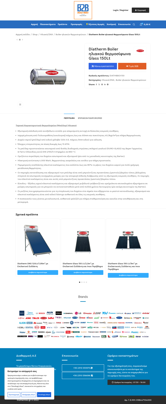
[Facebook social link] (96, 84)
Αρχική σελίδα (23, 34)
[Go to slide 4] (86, 282)
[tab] (69, 117)
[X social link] (99, 84)
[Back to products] (19, 39)
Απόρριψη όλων (28, 395)
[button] (129, 382)
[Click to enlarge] (20, 104)
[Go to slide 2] (81, 282)
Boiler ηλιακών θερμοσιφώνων (71, 34)
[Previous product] (17, 39)
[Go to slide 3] (84, 282)
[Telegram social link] (107, 84)
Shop (35, 34)
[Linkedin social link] (105, 84)
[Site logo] (83, 10)
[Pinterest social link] (102, 84)
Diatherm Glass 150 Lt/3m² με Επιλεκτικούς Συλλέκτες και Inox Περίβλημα (124, 266)
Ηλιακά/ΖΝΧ (46, 34)
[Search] (134, 24)
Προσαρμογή (14, 395)
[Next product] (22, 39)
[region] (29, 383)
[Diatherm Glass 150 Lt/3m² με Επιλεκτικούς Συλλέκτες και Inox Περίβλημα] (128, 240)
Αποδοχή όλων (44, 395)
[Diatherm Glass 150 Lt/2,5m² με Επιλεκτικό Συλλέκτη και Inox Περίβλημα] (83, 240)
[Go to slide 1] (79, 282)
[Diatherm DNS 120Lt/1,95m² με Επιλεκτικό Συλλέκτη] (37, 240)
